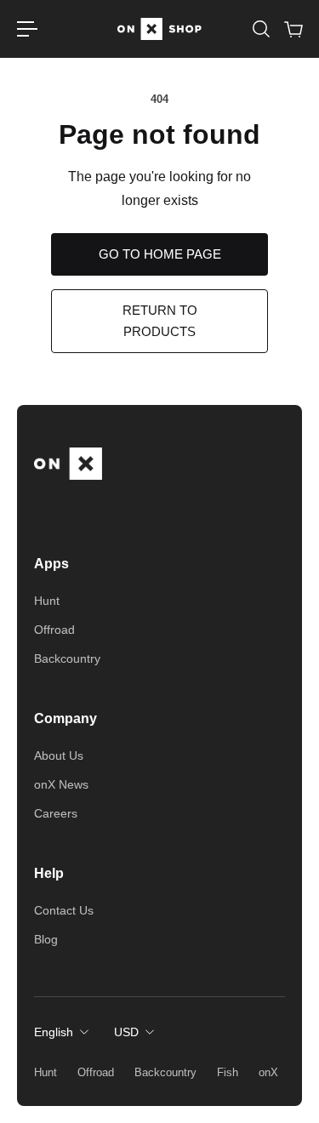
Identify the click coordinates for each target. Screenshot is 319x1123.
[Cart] (292, 29)
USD (126, 1032)
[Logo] (159, 29)
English (53, 1032)
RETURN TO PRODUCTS (159, 320)
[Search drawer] (260, 29)
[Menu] (27, 28)
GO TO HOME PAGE (160, 254)
